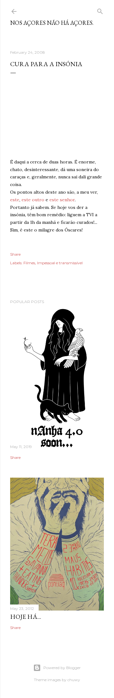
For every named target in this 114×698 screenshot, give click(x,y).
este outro (33, 200)
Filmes (29, 262)
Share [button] (15, 254)
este (14, 200)
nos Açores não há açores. (51, 22)
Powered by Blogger (62, 667)
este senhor (62, 200)
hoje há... (25, 616)
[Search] (100, 10)
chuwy (73, 679)
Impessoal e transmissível (60, 262)
